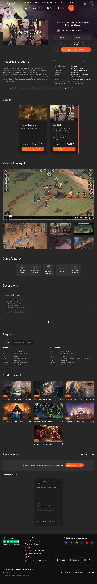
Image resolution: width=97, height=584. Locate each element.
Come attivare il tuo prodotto (79, 70)
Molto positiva (75, 81)
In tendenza (27, 2)
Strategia (88, 79)
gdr (14, 89)
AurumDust (74, 72)
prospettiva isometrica (52, 89)
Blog (56, 2)
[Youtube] (87, 543)
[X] (71, 543)
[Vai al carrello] (85, 3)
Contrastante (75, 83)
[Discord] (66, 543)
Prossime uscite (47, 2)
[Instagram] (77, 543)
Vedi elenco (74, 66)
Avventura (74, 79)
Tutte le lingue (90, 454)
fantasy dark (64, 89)
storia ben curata (38, 89)
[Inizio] (9, 4)
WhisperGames (83, 75)
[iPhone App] (61, 560)
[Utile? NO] (58, 522)
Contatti (27, 547)
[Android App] (75, 560)
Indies (80, 79)
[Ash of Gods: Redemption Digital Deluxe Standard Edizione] (33, 125)
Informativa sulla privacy (32, 541)
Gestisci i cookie (8, 572)
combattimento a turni (24, 89)
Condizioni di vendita (31, 538)
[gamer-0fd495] (39, 482)
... (71, 89)
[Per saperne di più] (48, 501)
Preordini (36, 2)
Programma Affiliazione (32, 544)
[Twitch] (92, 543)
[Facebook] (82, 543)
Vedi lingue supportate (78, 68)
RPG (83, 79)
